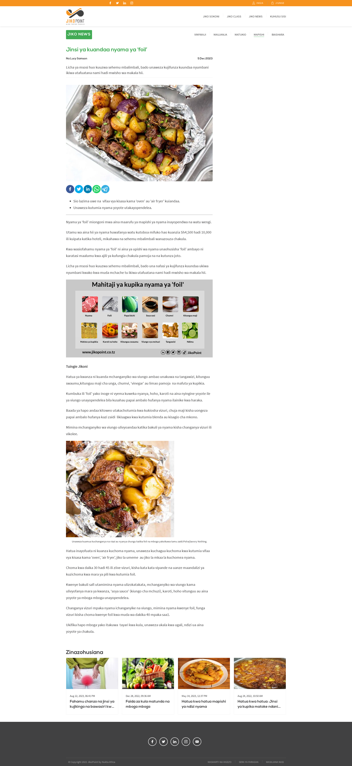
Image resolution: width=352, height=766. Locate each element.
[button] (110, 3)
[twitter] (79, 189)
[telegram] (105, 189)
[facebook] (70, 189)
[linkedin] (88, 189)
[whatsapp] (96, 189)
